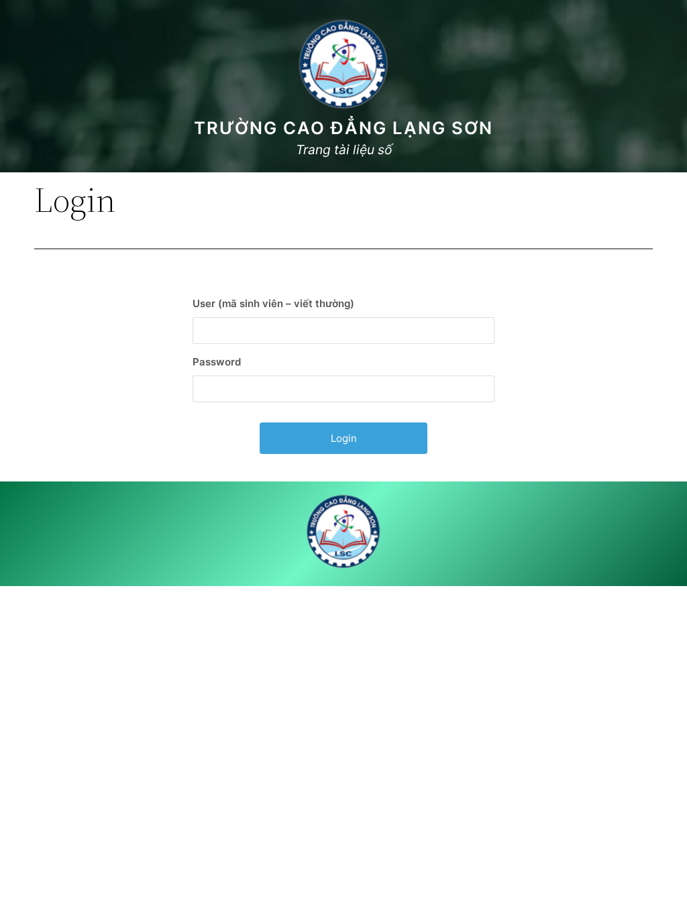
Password (217, 361)
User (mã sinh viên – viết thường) (273, 303)
